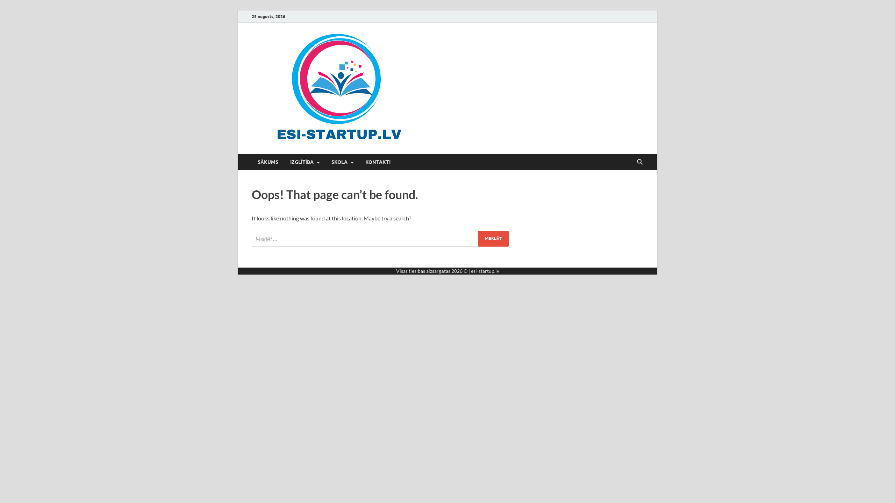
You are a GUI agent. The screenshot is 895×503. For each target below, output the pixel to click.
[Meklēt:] (380, 239)
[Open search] (640, 162)
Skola (339, 162)
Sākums (268, 162)
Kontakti (378, 162)
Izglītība (302, 162)
